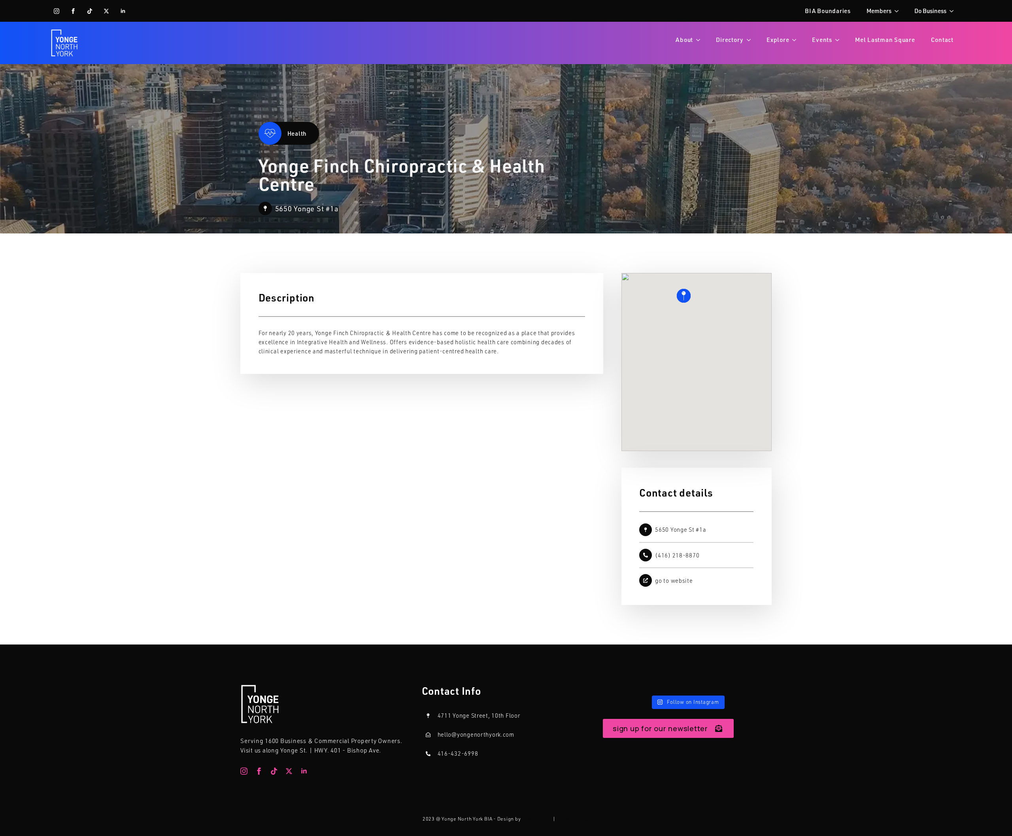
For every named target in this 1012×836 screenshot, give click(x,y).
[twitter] (106, 11)
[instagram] (56, 11)
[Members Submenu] (898, 11)
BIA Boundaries (828, 11)
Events (822, 40)
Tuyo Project (536, 819)
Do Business (930, 11)
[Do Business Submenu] (953, 11)
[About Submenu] (700, 40)
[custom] (90, 11)
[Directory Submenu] (751, 40)
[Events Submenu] (839, 40)
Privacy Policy (573, 819)
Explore (778, 40)
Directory (730, 40)
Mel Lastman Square (885, 40)
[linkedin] (123, 11)
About (684, 40)
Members (879, 11)
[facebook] (73, 11)
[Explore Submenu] (796, 40)
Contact (942, 40)
